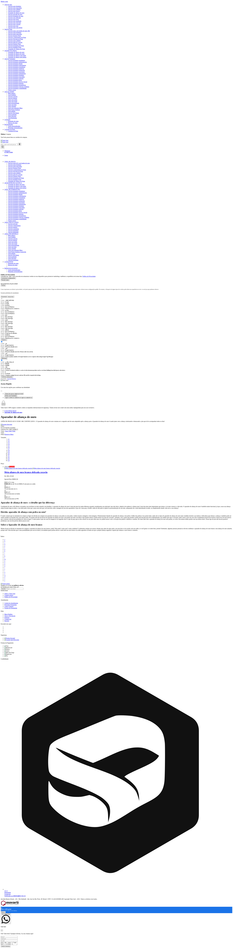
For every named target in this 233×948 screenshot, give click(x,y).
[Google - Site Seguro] (11, 640)
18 (8, 450)
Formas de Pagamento (10, 608)
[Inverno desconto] (6, 424)
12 (8, 441)
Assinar (3, 588)
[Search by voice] (19, 144)
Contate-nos (7, 619)
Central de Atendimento (11, 603)
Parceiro (6, 621)
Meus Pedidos (8, 614)
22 (8, 457)
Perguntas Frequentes (10, 605)
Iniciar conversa (5, 946)
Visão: (3, 431)
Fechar (3, 285)
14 (8, 444)
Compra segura (8, 595)
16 (8, 447)
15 (8, 445)
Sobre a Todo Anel (9, 593)
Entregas (6, 617)
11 (8, 439)
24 (8, 460)
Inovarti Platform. (11, 378)
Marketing (4, 358)
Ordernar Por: (5, 429)
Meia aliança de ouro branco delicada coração (26, 472)
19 (8, 452)
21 (8, 455)
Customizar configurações (8, 278)
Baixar (3, 912)
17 (8, 449)
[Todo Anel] (4, 140)
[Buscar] (2, 147)
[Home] (4, 142)
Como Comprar (8, 606)
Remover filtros (9, 434)
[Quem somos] (5, 583)
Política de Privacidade (89, 276)
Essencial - (7, 296)
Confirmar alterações (6, 377)
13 (8, 442)
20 (8, 454)
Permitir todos (5, 280)
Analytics (3, 340)
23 (8, 459)
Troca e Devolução (9, 616)
